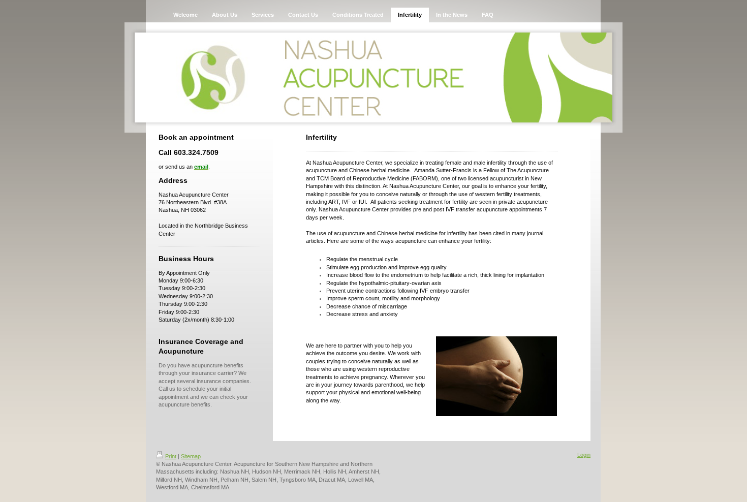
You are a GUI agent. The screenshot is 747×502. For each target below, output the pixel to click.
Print (170, 456)
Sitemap (191, 456)
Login (583, 455)
